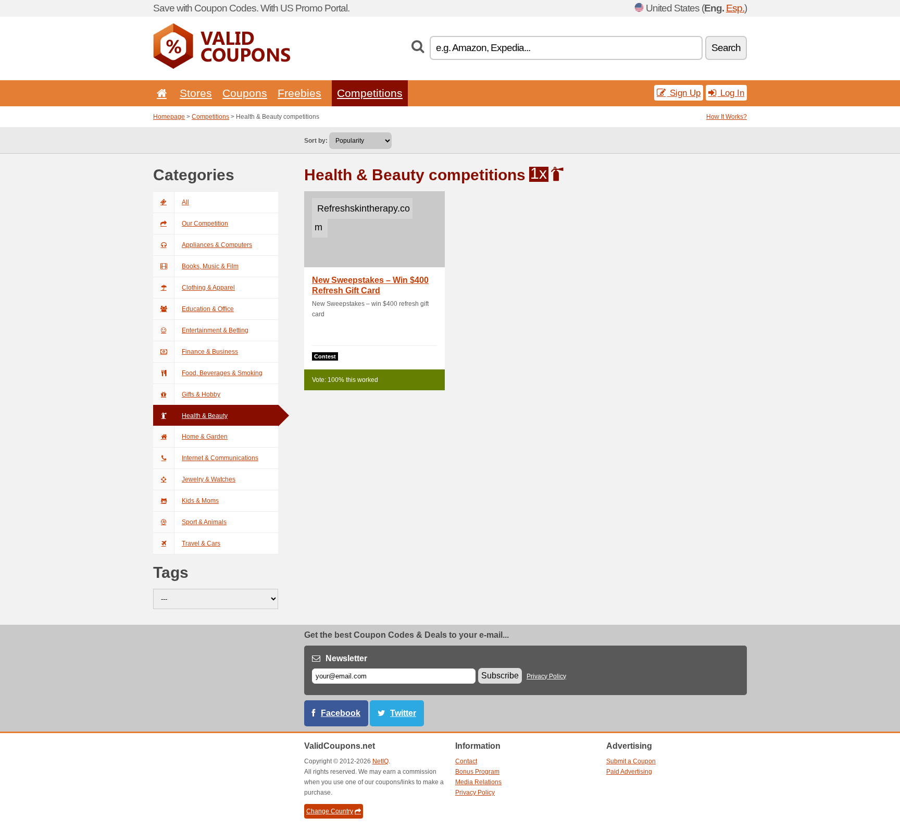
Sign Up (684, 93)
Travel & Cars (201, 543)
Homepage (169, 116)
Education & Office (208, 309)
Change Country (329, 811)
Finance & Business (210, 351)
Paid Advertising (629, 771)
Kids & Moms (200, 500)
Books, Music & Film (210, 266)
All (185, 202)
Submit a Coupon (631, 761)
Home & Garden (205, 436)
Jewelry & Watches (208, 479)
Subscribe (500, 675)
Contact (466, 761)
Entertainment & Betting (215, 330)
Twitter (403, 713)
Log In (731, 93)
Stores (196, 93)
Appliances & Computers (217, 245)
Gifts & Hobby (201, 394)
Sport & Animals (204, 522)
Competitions (370, 93)
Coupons (244, 93)
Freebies (299, 93)
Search (726, 47)
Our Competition (205, 223)
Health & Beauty (205, 415)
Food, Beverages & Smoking (222, 373)
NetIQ (380, 761)
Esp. (735, 8)
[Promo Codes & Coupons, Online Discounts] (221, 66)
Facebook (340, 713)
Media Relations (478, 782)
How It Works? (726, 116)
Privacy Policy (546, 676)
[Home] (160, 93)
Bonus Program (477, 771)
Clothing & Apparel (208, 287)
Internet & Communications (220, 458)
